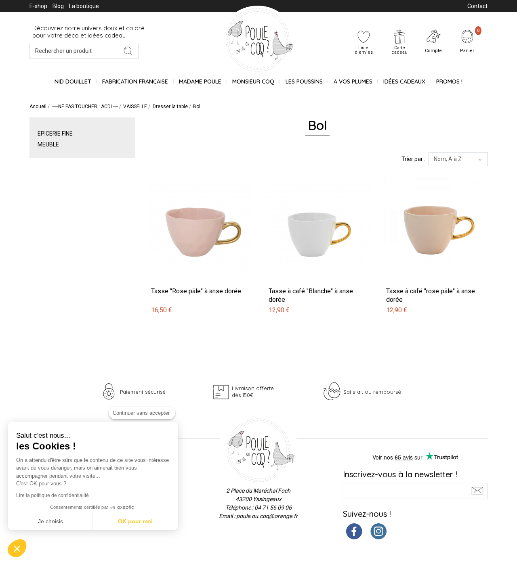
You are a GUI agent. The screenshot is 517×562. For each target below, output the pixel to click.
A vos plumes (353, 81)
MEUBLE (48, 144)
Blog (58, 6)
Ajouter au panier (170, 172)
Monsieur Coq (253, 81)
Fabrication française (135, 81)
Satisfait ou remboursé (372, 392)
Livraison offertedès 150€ (253, 391)
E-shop (38, 6)
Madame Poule (200, 81)
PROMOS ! (449, 81)
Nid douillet (73, 81)
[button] (17, 548)
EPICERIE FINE (55, 133)
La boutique (84, 6)
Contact (477, 6)
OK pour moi (135, 521)
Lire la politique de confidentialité (52, 495)
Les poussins (304, 81)
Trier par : (413, 159)
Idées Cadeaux (404, 81)
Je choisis (50, 521)
